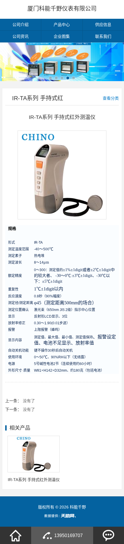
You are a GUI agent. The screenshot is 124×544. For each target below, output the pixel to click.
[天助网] (62, 516)
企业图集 (62, 36)
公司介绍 (20, 24)
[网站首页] (15, 535)
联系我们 (103, 36)
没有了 (29, 400)
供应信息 (103, 24)
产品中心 (62, 24)
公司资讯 (20, 36)
